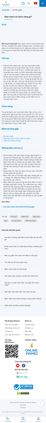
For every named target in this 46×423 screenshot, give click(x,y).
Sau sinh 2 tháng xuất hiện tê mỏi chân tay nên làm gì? (23, 238)
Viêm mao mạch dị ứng (11, 141)
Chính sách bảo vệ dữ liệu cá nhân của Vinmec (23, 402)
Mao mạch (36, 216)
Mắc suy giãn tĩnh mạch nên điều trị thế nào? (21, 255)
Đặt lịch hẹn (29, 335)
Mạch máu (25, 216)
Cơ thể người (17, 10)
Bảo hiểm (28, 331)
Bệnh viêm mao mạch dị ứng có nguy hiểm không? (22, 299)
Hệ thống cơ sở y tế (12, 328)
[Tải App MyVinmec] (12, 351)
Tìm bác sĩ (8, 331)
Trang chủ (5, 10)
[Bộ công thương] (23, 387)
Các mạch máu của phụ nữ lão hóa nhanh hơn (21, 276)
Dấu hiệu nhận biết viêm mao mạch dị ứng (19, 292)
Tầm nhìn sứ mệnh (11, 325)
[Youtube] (18, 365)
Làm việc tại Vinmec (12, 335)
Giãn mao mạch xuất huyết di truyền (16, 138)
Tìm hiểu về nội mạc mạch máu (15, 262)
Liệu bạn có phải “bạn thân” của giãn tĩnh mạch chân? (21, 284)
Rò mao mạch (8, 136)
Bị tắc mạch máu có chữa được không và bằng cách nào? (23, 248)
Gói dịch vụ (29, 328)
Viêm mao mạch (31, 221)
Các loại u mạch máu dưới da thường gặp (18, 207)
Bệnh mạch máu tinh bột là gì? (15, 269)
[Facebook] (23, 365)
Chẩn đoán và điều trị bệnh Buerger (17, 305)
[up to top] (40, 403)
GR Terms (23, 407)
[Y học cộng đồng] (22, 373)
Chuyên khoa (30, 325)
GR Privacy (23, 405)
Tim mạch (14, 216)
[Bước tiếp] (22, 377)
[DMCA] (23, 393)
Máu (5, 221)
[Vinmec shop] (32, 349)
